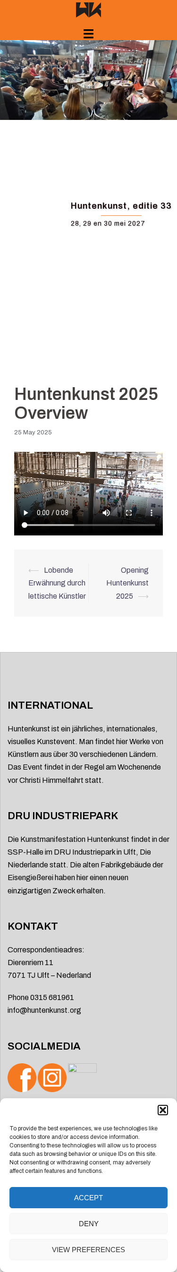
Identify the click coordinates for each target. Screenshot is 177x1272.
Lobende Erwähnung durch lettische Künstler (57, 583)
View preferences (88, 1250)
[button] (163, 1110)
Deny (89, 1224)
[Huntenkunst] (88, 9)
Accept (88, 1198)
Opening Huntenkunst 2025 (127, 583)
